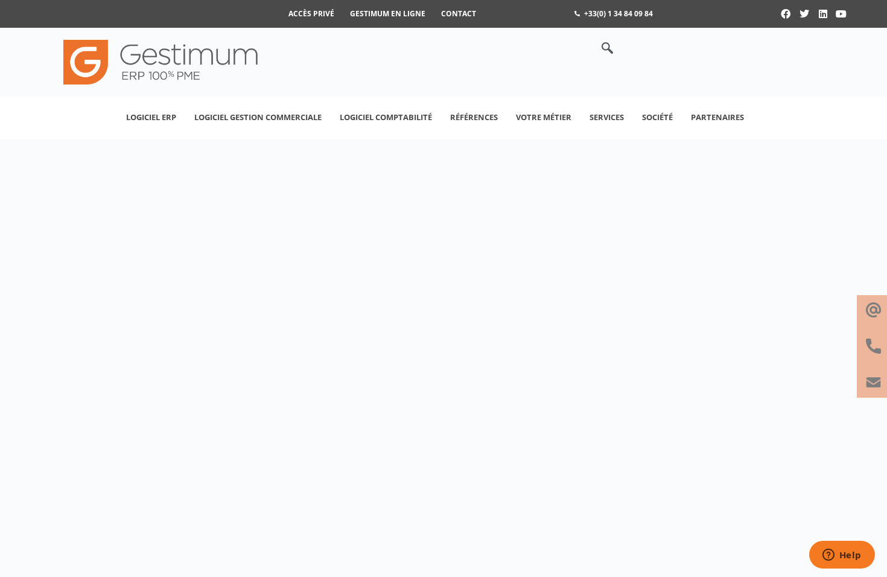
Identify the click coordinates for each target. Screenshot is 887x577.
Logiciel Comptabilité (386, 117)
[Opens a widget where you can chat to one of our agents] (842, 556)
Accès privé (311, 13)
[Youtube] (841, 14)
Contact (458, 13)
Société (657, 117)
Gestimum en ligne (387, 13)
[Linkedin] (823, 14)
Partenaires (717, 117)
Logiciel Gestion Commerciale (258, 117)
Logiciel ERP (151, 117)
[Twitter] (804, 14)
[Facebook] (786, 14)
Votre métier (543, 117)
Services (607, 117)
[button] (601, 49)
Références (474, 117)
